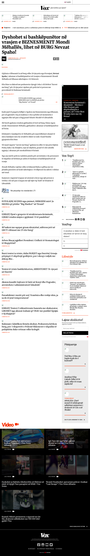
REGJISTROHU (68, 333)
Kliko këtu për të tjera (79, 148)
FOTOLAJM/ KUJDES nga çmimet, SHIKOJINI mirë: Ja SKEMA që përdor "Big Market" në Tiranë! (31, 100)
